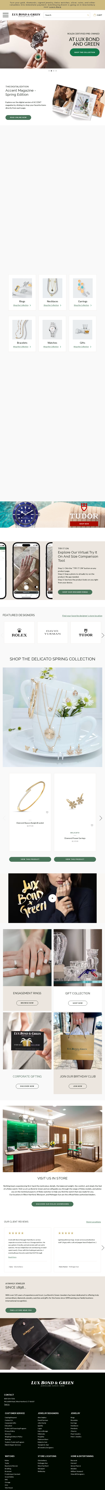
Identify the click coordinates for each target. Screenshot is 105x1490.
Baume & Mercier (11, 1466)
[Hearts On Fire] (52, 632)
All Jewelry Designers (46, 1448)
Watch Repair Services (13, 1445)
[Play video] (52, 898)
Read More (12, 1257)
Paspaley (41, 1437)
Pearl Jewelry (76, 1434)
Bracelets (74, 1420)
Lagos (40, 1428)
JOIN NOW (77, 1086)
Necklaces (74, 1426)
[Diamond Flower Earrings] (75, 801)
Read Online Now (18, 117)
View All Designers (77, 1474)
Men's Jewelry (76, 1437)
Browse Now (27, 1003)
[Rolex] (19, 632)
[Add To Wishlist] (47, 812)
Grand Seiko (9, 1477)
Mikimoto (41, 1434)
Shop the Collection (84, 52)
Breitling (8, 1469)
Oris (6, 1485)
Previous (2, 635)
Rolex (7, 1460)
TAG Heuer (9, 1488)
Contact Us (9, 1420)
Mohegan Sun (43, 1463)
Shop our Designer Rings (75, 592)
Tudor (7, 1463)
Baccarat (74, 1460)
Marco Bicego (43, 1431)
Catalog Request (11, 1417)
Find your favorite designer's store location (82, 615)
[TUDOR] (86, 632)
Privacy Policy (10, 1431)
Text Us (7, 1404)
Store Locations (93, 1221)
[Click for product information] (28, 698)
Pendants (74, 1428)
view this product (30, 859)
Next (102, 635)
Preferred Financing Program (15, 1428)
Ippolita (40, 1426)
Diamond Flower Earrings (75, 838)
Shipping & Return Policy (13, 1437)
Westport (41, 1469)
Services (8, 1434)
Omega (7, 1482)
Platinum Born (43, 1439)
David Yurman (43, 1420)
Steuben (74, 1469)
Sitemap (8, 1439)
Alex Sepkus (42, 1417)
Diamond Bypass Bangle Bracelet (30, 823)
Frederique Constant (12, 1474)
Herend (73, 1463)
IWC (6, 1480)
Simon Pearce (76, 1466)
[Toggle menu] (5, 15)
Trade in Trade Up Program (14, 1442)
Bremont (8, 1471)
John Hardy (42, 1423)
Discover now (27, 1086)
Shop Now (84, 524)
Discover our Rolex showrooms (52, 1204)
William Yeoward (77, 1471)
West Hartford (43, 1466)
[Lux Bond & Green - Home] (26, 15)
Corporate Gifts (10, 1423)
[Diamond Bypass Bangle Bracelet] (30, 795)
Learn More (55, 7)
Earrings (74, 1423)
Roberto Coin (42, 1442)
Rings (73, 1417)
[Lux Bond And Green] (52, 1384)
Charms (74, 1431)
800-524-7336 (9, 1399)
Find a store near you (21, 1310)
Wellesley (41, 1471)
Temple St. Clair (43, 1445)
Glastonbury (42, 1460)
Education (8, 1426)
